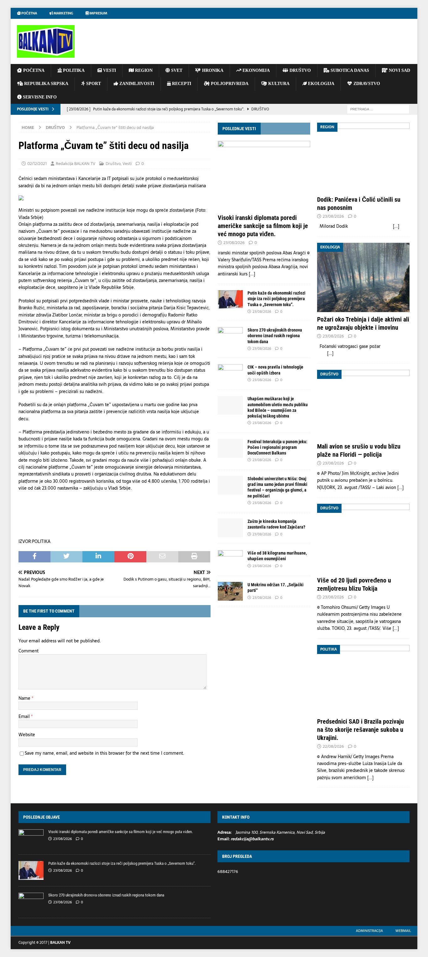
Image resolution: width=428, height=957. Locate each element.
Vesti (127, 163)
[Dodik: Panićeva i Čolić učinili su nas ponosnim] (363, 157)
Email (24, 716)
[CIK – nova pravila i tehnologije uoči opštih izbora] (230, 373)
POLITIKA (73, 70)
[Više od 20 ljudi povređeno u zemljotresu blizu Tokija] (363, 538)
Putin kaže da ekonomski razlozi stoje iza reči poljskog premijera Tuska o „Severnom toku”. (276, 298)
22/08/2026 (333, 746)
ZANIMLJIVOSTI (136, 83)
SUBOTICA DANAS (349, 70)
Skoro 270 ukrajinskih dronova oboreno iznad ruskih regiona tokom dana (275, 335)
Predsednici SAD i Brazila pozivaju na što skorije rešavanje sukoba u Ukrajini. (360, 730)
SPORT (93, 83)
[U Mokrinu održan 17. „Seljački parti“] (230, 591)
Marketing (63, 13)
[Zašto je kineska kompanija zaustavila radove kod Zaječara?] (230, 527)
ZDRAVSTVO (366, 83)
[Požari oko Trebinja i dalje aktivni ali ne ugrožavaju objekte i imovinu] (363, 277)
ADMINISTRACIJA (369, 930)
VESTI (109, 70)
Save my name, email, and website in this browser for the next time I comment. (104, 753)
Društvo (113, 163)
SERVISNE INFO (39, 97)
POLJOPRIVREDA (229, 83)
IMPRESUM (98, 13)
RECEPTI (181, 83)
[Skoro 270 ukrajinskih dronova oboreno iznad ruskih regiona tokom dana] (230, 336)
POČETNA (33, 70)
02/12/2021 (37, 163)
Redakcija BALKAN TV (75, 163)
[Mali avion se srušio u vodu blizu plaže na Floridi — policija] (363, 404)
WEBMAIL (403, 930)
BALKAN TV (60, 942)
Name (25, 698)
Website (26, 734)
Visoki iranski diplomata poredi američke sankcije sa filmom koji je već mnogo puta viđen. (263, 226)
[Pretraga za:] (378, 108)
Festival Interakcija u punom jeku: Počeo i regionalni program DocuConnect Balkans (277, 447)
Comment (28, 650)
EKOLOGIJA (320, 83)
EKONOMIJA (255, 70)
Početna (29, 13)
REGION (143, 70)
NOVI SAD (399, 70)
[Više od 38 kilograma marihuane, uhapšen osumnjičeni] (230, 559)
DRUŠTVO (299, 70)
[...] (252, 273)
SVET (176, 70)
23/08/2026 (234, 242)
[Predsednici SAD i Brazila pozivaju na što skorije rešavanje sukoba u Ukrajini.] (363, 679)
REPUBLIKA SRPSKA (45, 83)
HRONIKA (212, 70)
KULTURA (278, 83)
